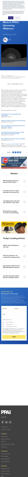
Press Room (4, 447)
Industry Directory (5, 461)
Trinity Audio (15, 84)
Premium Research (5, 439)
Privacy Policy (4, 427)
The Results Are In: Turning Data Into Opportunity (11, 114)
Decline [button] (17, 17)
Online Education (5, 473)
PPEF (2, 476)
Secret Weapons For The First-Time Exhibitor (13, 138)
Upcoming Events (5, 453)
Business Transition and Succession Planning (13, 120)
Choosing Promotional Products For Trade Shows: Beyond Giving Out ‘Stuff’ (12, 132)
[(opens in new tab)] (14, 168)
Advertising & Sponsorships (8, 444)
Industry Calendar (5, 459)
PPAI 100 (3, 441)
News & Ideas (4, 436)
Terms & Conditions (6, 429)
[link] (14, 181)
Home (2, 75)
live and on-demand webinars (13, 144)
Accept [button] (10, 17)
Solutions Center (5, 468)
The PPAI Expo (4, 456)
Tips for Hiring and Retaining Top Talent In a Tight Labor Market (13, 126)
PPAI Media (9, 75)
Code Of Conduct (5, 471)
